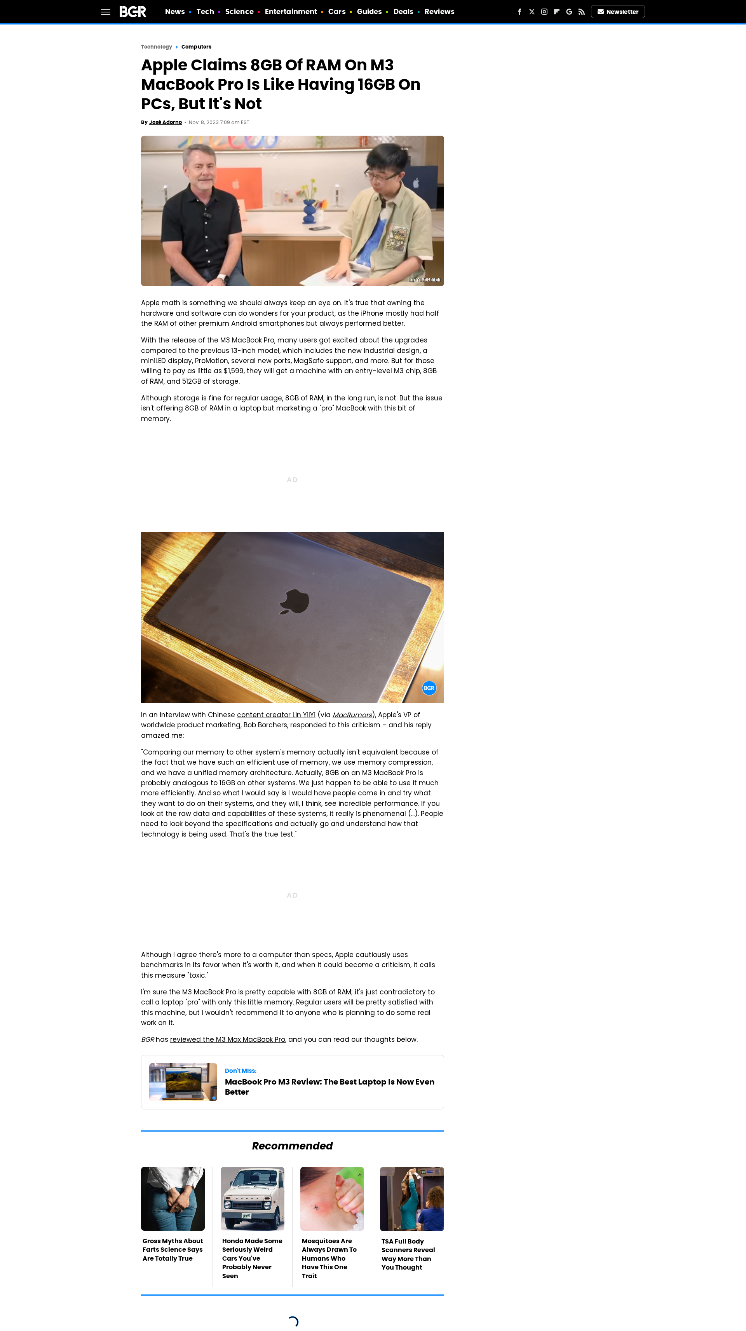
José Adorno (165, 122)
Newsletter (622, 12)
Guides (369, 11)
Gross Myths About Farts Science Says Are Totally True (173, 1250)
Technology (156, 47)
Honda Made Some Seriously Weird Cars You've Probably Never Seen (252, 1258)
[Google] (569, 12)
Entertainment (291, 11)
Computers (196, 47)
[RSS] (582, 12)
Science (239, 11)
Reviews (440, 11)
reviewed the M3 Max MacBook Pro (227, 1040)
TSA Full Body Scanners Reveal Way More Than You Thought (408, 1254)
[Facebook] (519, 12)
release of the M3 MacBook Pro (222, 340)
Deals (404, 11)
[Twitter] (532, 12)
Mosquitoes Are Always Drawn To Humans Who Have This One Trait (329, 1258)
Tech (205, 11)
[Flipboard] (557, 12)
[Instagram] (544, 12)
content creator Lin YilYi (276, 715)
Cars (336, 11)
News (175, 11)
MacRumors (352, 715)
